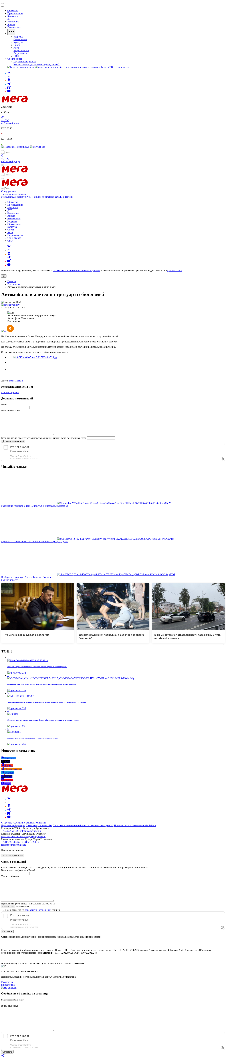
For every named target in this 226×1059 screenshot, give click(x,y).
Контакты (41, 822)
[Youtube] (8, 91)
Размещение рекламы (24, 822)
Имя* (4, 404)
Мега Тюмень (16, 380)
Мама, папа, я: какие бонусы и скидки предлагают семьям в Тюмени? (37, 196)
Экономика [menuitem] (13, 21)
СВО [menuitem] (16, 56)
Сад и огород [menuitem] (20, 53)
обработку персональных (38, 910)
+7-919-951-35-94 (10, 842)
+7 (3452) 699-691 (10, 831)
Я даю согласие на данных (32, 910)
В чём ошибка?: (9, 1005)
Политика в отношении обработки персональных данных (83, 825)
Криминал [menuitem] (12, 16)
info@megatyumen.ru (31, 831)
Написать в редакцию (12, 855)
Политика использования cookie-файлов (135, 825)
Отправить (7, 931)
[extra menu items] (11, 32)
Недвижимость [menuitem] (21, 50)
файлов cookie (174, 270)
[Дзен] (8, 77)
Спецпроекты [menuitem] (14, 58)
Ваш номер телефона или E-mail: (18, 870)
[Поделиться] (3, 1056)
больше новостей (10, 580)
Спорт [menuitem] (17, 45)
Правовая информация (13, 825)
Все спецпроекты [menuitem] (120, 67)
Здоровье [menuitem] (18, 36)
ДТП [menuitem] (9, 19)
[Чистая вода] (37, 146)
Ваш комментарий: (11, 410)
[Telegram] (8, 84)
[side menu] (2, 6)
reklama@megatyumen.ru (13, 844)
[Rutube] (9, 88)
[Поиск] (2, 150)
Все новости (13, 284)
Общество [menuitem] (12, 10)
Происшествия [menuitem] (15, 13)
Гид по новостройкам (25, 61)
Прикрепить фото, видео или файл (28, 903)
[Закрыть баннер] (2, 3)
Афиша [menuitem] (11, 24)
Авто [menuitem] (16, 47)
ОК (3, 276)
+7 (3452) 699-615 (29, 842)
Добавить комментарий (13, 441)
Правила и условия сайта (39, 825)
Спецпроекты (8, 191)
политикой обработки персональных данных (76, 270)
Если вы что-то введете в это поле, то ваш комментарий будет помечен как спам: (43, 438)
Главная (11, 281)
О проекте (7, 822)
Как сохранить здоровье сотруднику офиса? (36, 64)
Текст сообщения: (10, 876)
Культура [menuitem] (18, 42)
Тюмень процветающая (13, 194)
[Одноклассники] (8, 80)
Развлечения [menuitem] (13, 27)
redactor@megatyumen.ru (33, 836)
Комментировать (10, 392)
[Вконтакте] (8, 73)
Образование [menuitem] (20, 39)
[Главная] (36, 101)
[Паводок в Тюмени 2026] (15, 146)
